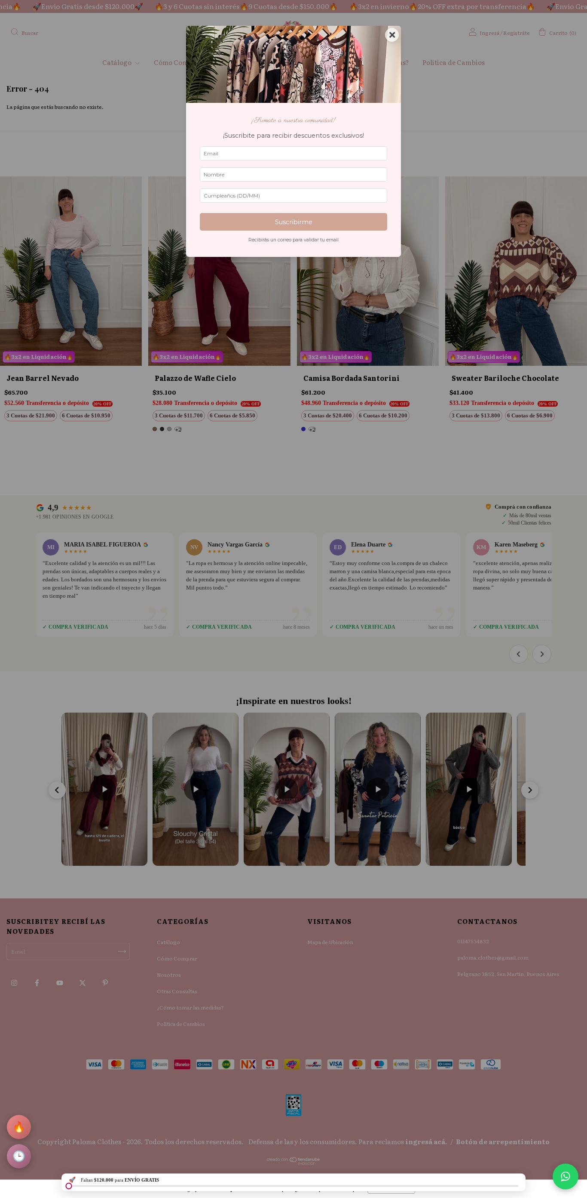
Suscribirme (293, 222)
